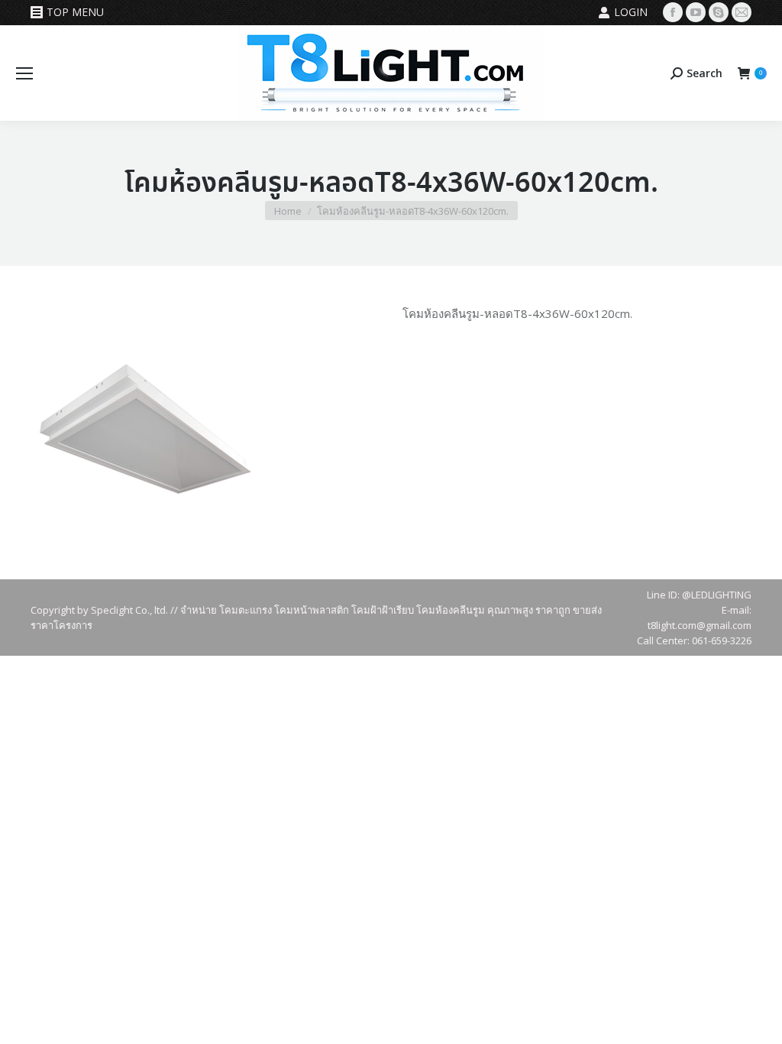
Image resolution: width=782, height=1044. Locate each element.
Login (631, 12)
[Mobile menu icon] (24, 73)
